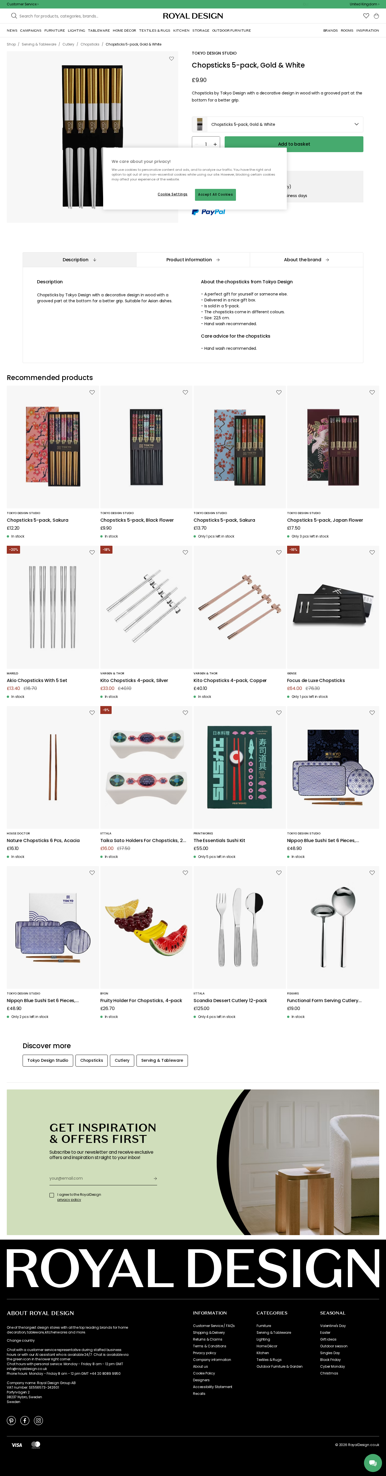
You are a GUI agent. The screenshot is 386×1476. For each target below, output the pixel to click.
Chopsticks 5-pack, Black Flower (137, 520)
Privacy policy (204, 1353)
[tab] (79, 259)
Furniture (264, 1326)
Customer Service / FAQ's (214, 1326)
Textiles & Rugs (269, 1359)
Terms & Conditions (209, 1346)
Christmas (329, 1373)
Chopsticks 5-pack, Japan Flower (325, 520)
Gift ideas (328, 1339)
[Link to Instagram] (38, 1420)
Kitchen (263, 1353)
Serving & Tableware (274, 1332)
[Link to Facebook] (24, 1420)
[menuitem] (12, 31)
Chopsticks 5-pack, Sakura (37, 520)
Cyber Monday (332, 1366)
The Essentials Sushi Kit (219, 840)
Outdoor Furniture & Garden (280, 1366)
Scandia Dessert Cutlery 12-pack (230, 1000)
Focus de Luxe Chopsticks (316, 680)
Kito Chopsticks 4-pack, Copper (230, 680)
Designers (201, 1380)
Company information (212, 1359)
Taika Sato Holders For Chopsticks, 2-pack (142, 840)
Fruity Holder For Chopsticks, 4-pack (141, 1000)
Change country (21, 1340)
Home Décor (267, 1346)
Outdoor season (334, 1346)
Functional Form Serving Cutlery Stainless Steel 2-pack (322, 1000)
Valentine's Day (333, 1326)
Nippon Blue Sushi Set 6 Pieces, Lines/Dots (41, 1000)
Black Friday (330, 1359)
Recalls (199, 1393)
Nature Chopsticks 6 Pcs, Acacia (43, 840)
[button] (364, 4)
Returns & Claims (207, 1339)
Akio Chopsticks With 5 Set (37, 680)
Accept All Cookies (215, 194)
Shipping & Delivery (209, 1332)
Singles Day (330, 1353)
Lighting (263, 1339)
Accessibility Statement (212, 1387)
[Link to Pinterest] (11, 1420)
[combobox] (364, 4)
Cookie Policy (204, 1373)
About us (200, 1366)
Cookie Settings (173, 194)
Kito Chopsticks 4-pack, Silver (134, 680)
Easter (325, 1332)
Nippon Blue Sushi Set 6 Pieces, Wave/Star (321, 840)
